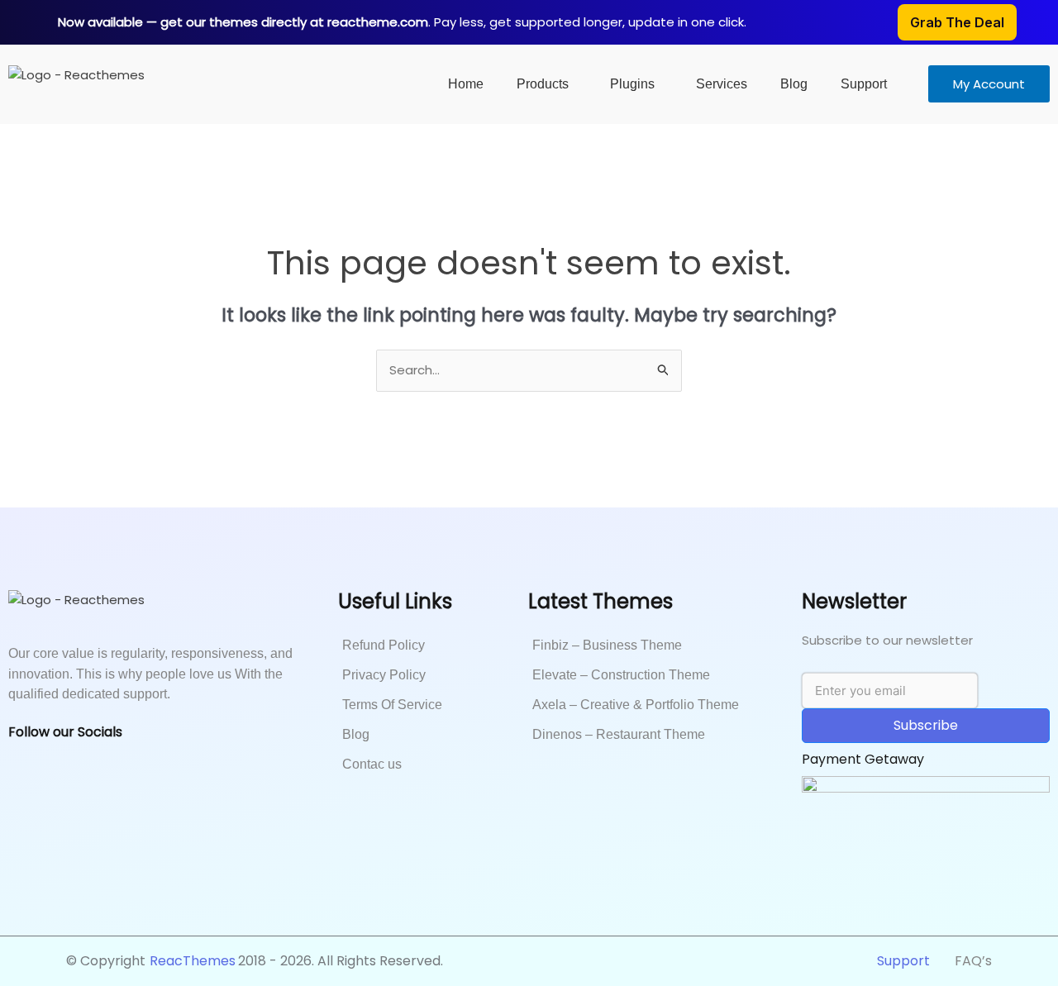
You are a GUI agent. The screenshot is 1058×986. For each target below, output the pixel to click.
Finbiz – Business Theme (607, 645)
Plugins (632, 84)
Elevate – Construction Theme (621, 675)
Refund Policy (383, 645)
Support (864, 84)
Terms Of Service (392, 705)
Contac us (372, 764)
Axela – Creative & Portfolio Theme (635, 705)
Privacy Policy (384, 675)
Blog (794, 84)
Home (466, 84)
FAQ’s (973, 960)
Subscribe (926, 725)
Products (543, 84)
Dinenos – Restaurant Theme (618, 734)
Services (721, 84)
